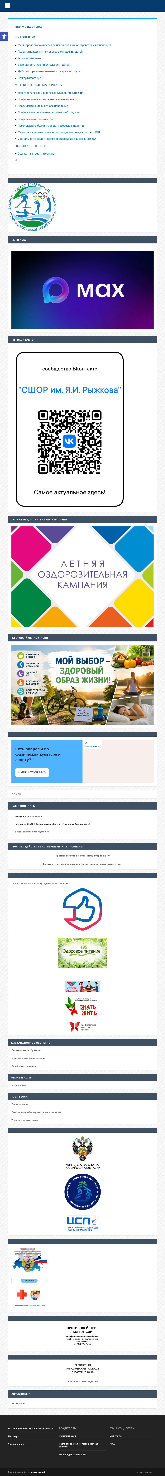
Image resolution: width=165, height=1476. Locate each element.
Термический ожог (30, 58)
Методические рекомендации (28, 1058)
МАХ (112, 1443)
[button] (4, 36)
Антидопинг (18, 1403)
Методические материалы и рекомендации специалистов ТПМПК (59, 132)
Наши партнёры (145, 1472)
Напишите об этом (32, 772)
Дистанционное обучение (25, 1050)
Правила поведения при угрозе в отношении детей (50, 51)
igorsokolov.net (36, 1472)
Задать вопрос (16, 1444)
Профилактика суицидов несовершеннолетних (48, 99)
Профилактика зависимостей (36, 119)
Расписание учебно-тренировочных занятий (36, 1112)
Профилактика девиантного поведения (43, 105)
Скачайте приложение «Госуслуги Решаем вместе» (39, 883)
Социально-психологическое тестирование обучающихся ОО (57, 138)
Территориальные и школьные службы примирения (50, 92)
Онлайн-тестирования (23, 1066)
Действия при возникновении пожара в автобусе (49, 71)
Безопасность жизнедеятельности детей (44, 64)
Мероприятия (19, 1085)
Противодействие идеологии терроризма (31, 1428)
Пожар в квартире (29, 77)
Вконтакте (115, 1435)
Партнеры (13, 1436)
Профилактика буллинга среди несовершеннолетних (51, 125)
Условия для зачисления (25, 1120)
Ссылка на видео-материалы (36, 153)
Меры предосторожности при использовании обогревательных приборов (65, 44)
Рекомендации (19, 1104)
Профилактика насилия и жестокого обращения (49, 112)
